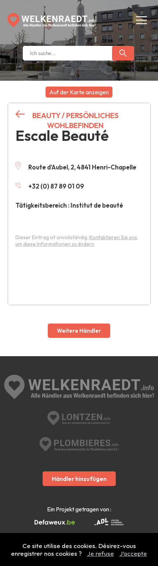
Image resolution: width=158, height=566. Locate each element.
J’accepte (133, 553)
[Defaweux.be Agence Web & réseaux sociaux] (55, 522)
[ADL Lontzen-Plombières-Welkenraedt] (109, 522)
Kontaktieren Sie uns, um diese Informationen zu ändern (76, 240)
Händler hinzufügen (79, 478)
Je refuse (100, 553)
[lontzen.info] (79, 418)
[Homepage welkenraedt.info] (51, 20)
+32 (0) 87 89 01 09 (56, 186)
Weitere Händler (79, 330)
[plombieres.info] (79, 444)
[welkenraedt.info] (79, 388)
